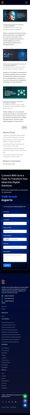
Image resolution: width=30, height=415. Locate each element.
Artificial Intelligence (16, 29)
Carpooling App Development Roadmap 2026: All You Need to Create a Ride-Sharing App (14, 150)
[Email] (25, 405)
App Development (7, 69)
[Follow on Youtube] (15, 402)
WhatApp (5, 243)
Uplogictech (8, 27)
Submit (7, 265)
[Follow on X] (6, 402)
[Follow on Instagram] (9, 402)
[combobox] (6, 239)
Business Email (7, 227)
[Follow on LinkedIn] (12, 402)
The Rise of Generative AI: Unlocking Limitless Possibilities (13, 25)
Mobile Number (7, 235)
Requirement (6, 251)
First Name (6, 211)
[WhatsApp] (25, 396)
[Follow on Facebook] (3, 402)
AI (20, 67)
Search (24, 127)
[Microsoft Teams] (25, 400)
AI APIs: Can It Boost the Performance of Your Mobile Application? (14, 64)
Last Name (6, 219)
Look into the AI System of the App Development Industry (13, 102)
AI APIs (23, 67)
